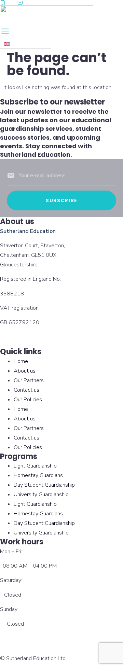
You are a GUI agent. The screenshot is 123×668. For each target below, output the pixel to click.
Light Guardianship (35, 466)
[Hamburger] (12, 32)
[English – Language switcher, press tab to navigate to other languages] (25, 43)
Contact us (26, 390)
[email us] (23, 2)
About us (25, 371)
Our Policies (28, 399)
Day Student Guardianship (44, 485)
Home (21, 361)
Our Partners (29, 380)
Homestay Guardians (38, 475)
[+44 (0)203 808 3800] (6, 2)
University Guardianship (41, 494)
